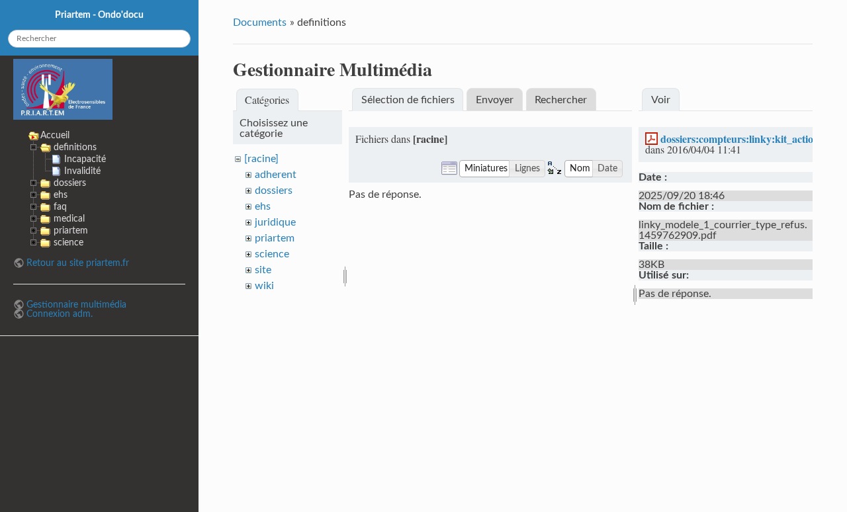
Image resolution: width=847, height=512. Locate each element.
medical (69, 219)
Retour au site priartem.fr (77, 263)
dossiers (273, 190)
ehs (263, 206)
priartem (274, 238)
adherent (275, 174)
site (263, 270)
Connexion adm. (59, 314)
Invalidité (82, 171)
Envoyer (494, 100)
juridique (275, 222)
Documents (260, 22)
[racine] (261, 158)
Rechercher (561, 100)
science (272, 254)
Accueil (54, 135)
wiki (264, 285)
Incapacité (85, 159)
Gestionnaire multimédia (76, 305)
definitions (75, 147)
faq (60, 207)
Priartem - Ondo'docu (99, 15)
